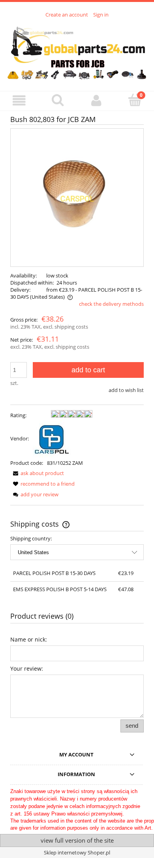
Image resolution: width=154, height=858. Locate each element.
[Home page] (77, 50)
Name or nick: (28, 639)
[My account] (96, 100)
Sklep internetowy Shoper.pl (77, 852)
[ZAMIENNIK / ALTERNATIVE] (52, 438)
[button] (19, 100)
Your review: (26, 668)
